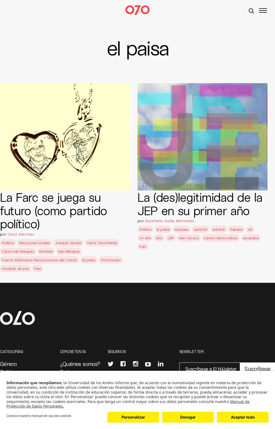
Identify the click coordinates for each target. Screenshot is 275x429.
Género (8, 364)
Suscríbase (257, 369)
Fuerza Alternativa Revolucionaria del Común (39, 260)
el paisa (88, 260)
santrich (200, 229)
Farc (37, 268)
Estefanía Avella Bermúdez (169, 220)
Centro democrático (221, 238)
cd (250, 229)
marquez (182, 229)
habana (236, 229)
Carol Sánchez (21, 234)
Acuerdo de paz (15, 268)
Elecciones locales (34, 242)
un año (145, 238)
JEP (171, 238)
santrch (218, 229)
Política (8, 242)
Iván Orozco (189, 238)
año (159, 238)
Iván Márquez (69, 251)
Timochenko (110, 260)
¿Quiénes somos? (80, 364)
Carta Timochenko (102, 242)
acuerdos (251, 238)
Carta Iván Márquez (18, 251)
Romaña (46, 251)
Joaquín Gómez (68, 242)
